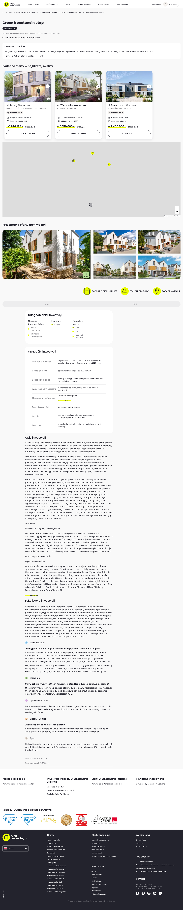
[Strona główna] (3, 13)
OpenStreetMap (175, 216)
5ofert (22, 56)
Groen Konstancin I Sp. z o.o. (49, 33)
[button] (48, 86)
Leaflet (166, 216)
